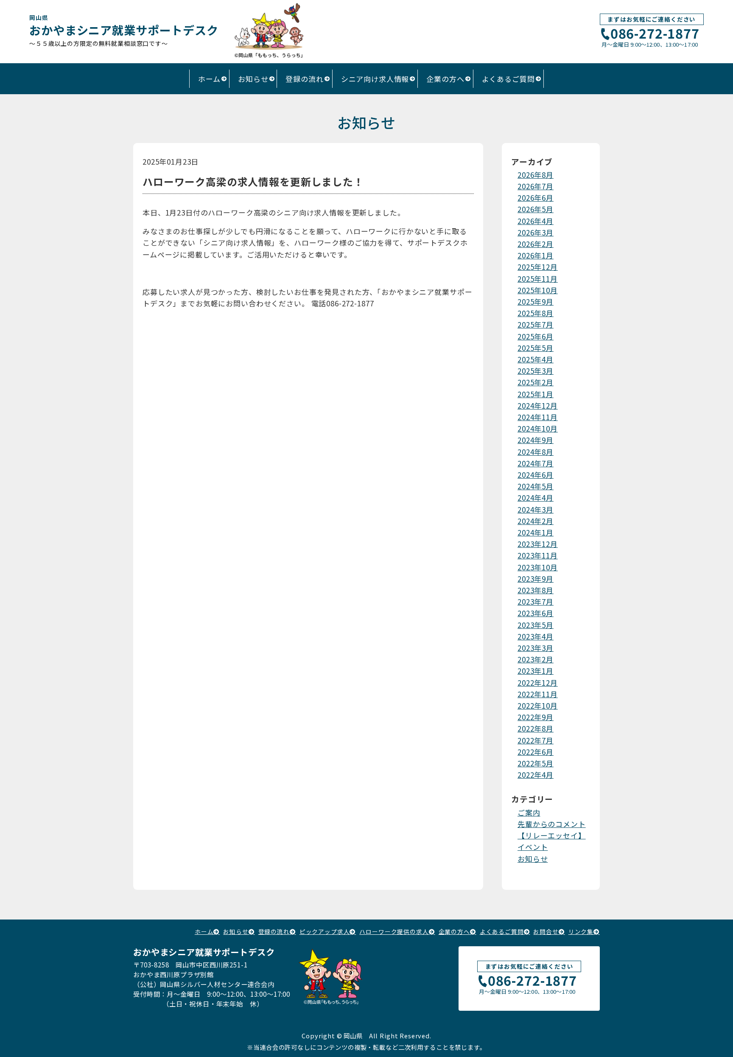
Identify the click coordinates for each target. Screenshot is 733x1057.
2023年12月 (538, 543)
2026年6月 (536, 197)
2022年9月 (536, 717)
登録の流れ (304, 78)
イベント (533, 846)
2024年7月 (536, 463)
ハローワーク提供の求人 (393, 931)
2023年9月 (536, 578)
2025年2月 (536, 382)
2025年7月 (536, 324)
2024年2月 (536, 521)
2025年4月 (536, 359)
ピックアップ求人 (324, 931)
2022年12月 (538, 682)
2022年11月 (538, 694)
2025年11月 (538, 278)
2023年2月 (536, 659)
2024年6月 (536, 474)
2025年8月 (536, 313)
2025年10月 (538, 290)
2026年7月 (536, 186)
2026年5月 (536, 209)
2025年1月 (536, 394)
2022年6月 (536, 751)
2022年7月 (536, 740)
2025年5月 (536, 347)
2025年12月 (538, 266)
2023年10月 (538, 567)
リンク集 (580, 931)
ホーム (209, 78)
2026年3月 (536, 232)
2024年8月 (536, 451)
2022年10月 (538, 705)
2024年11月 (538, 417)
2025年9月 (536, 301)
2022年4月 (536, 774)
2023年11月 (538, 555)
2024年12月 (538, 405)
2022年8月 (536, 728)
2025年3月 (536, 370)
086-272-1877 (654, 34)
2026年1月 (536, 255)
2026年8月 (536, 174)
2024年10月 (538, 428)
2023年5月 (536, 625)
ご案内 (529, 812)
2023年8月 (536, 590)
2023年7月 (536, 601)
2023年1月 (536, 670)
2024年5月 (536, 486)
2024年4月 (536, 497)
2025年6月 (536, 336)
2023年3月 (536, 647)
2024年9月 (536, 440)
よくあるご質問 (508, 78)
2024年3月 (536, 509)
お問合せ (545, 931)
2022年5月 (536, 763)
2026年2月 (536, 243)
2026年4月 (536, 221)
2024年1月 (536, 532)
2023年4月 (536, 636)
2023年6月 (536, 613)
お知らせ (253, 78)
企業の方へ (445, 78)
